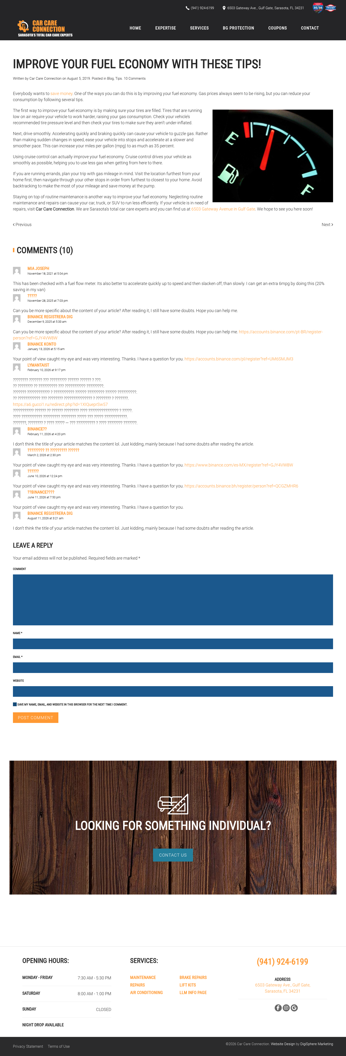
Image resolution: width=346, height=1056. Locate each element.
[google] (294, 1007)
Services (199, 27)
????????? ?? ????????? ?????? (53, 450)
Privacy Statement (28, 1046)
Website (18, 680)
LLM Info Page (193, 992)
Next (326, 224)
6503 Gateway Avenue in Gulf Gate (223, 208)
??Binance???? (41, 492)
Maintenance (143, 977)
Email (18, 657)
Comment (19, 569)
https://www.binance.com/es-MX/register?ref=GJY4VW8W (239, 464)
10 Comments (135, 78)
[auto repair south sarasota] (331, 8)
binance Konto (42, 344)
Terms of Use (59, 1046)
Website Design (283, 1044)
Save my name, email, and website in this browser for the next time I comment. (72, 704)
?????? (33, 471)
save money (61, 93)
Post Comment (35, 717)
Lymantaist (38, 365)
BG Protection (238, 27)
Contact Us (173, 855)
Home (135, 27)
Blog (110, 78)
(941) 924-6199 (282, 962)
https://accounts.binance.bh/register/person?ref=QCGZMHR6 (241, 485)
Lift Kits (188, 984)
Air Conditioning (146, 992)
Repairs (137, 984)
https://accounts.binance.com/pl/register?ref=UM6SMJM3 (239, 358)
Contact (310, 27)
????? (32, 295)
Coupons (277, 27)
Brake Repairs (193, 977)
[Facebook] (278, 1007)
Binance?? (37, 428)
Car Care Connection (45, 78)
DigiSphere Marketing (316, 1044)
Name (17, 633)
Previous (23, 224)
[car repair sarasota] (318, 8)
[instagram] (286, 1007)
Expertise (165, 27)
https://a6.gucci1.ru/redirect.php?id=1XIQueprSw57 (60, 404)
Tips (118, 78)
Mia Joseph (38, 268)
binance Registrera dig (50, 316)
